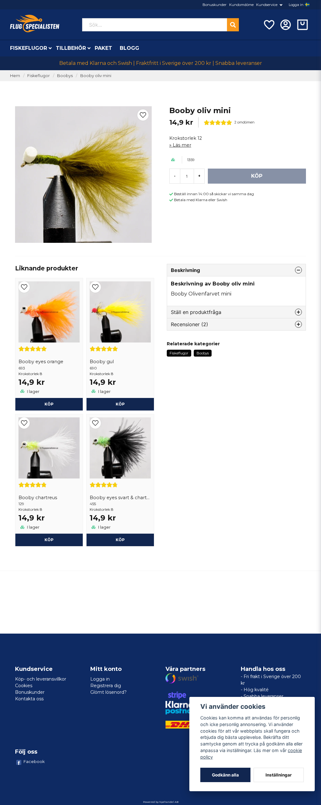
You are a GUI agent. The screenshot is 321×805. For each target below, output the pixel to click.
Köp (49, 404)
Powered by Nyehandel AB (160, 801)
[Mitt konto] (285, 24)
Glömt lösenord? (108, 692)
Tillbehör (71, 48)
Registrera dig (105, 685)
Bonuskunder (215, 5)
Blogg (129, 48)
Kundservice (266, 5)
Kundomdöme (241, 5)
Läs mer (182, 145)
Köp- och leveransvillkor (40, 679)
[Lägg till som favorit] (268, 24)
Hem (15, 75)
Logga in (296, 5)
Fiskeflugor (28, 48)
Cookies (23, 685)
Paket (103, 48)
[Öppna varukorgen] (302, 24)
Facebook (34, 761)
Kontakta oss (29, 699)
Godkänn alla (225, 774)
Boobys (65, 75)
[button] (307, 4)
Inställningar (279, 774)
